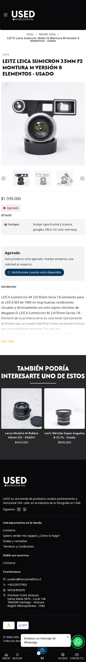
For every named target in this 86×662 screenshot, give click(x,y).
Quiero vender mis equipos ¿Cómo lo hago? (31, 536)
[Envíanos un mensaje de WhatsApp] (78, 642)
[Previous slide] (4, 178)
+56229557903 (17, 584)
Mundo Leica (47, 34)
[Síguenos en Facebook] (25, 509)
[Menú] (5, 15)
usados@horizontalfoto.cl (24, 579)
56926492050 (16, 590)
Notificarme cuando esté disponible (36, 272)
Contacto (9, 530)
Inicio (30, 34)
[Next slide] (82, 178)
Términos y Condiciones (18, 546)
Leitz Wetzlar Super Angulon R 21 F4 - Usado (34, 435)
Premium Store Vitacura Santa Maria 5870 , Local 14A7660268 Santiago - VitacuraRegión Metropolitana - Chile (26, 600)
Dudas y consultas (15, 541)
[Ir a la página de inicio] (23, 15)
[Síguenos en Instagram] (19, 509)
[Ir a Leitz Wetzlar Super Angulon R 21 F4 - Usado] (33, 408)
